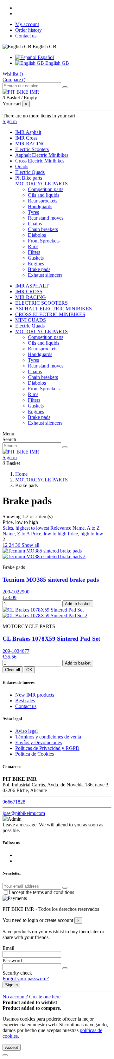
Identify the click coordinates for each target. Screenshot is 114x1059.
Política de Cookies (34, 754)
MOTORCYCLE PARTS (41, 183)
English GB (56, 63)
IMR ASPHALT (32, 285)
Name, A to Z (86, 528)
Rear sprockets (42, 200)
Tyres (33, 212)
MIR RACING (30, 297)
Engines (36, 263)
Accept (11, 1047)
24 (12, 545)
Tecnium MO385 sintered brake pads (51, 579)
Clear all (12, 669)
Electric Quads (30, 325)
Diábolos (37, 235)
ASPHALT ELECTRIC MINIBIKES (53, 308)
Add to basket (78, 603)
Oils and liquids (43, 195)
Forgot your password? (26, 978)
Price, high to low (85, 533)
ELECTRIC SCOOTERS (41, 303)
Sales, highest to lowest (26, 528)
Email (8, 948)
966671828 (14, 801)
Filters (34, 252)
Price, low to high (49, 533)
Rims (33, 246)
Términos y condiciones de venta (48, 736)
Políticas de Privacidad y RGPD (47, 748)
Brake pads (39, 269)
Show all (30, 545)
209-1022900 (16, 591)
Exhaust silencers (45, 275)
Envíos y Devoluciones (38, 742)
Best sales (25, 700)
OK (29, 669)
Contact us (25, 35)
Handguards (40, 206)
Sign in (11, 985)
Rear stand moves (45, 218)
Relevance (61, 528)
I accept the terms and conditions (41, 892)
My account (27, 24)
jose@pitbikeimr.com (24, 813)
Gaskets (36, 258)
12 (6, 545)
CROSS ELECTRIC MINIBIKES (50, 314)
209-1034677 (16, 651)
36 (18, 545)
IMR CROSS (28, 291)
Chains (35, 223)
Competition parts (45, 189)
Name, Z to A (17, 533)
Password (12, 960)
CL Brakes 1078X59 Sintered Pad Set (51, 638)
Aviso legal (26, 731)
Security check (17, 973)
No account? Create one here (31, 996)
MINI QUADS (30, 320)
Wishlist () (13, 73)
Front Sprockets (44, 240)
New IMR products (34, 695)
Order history (28, 30)
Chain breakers (43, 229)
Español (45, 57)
